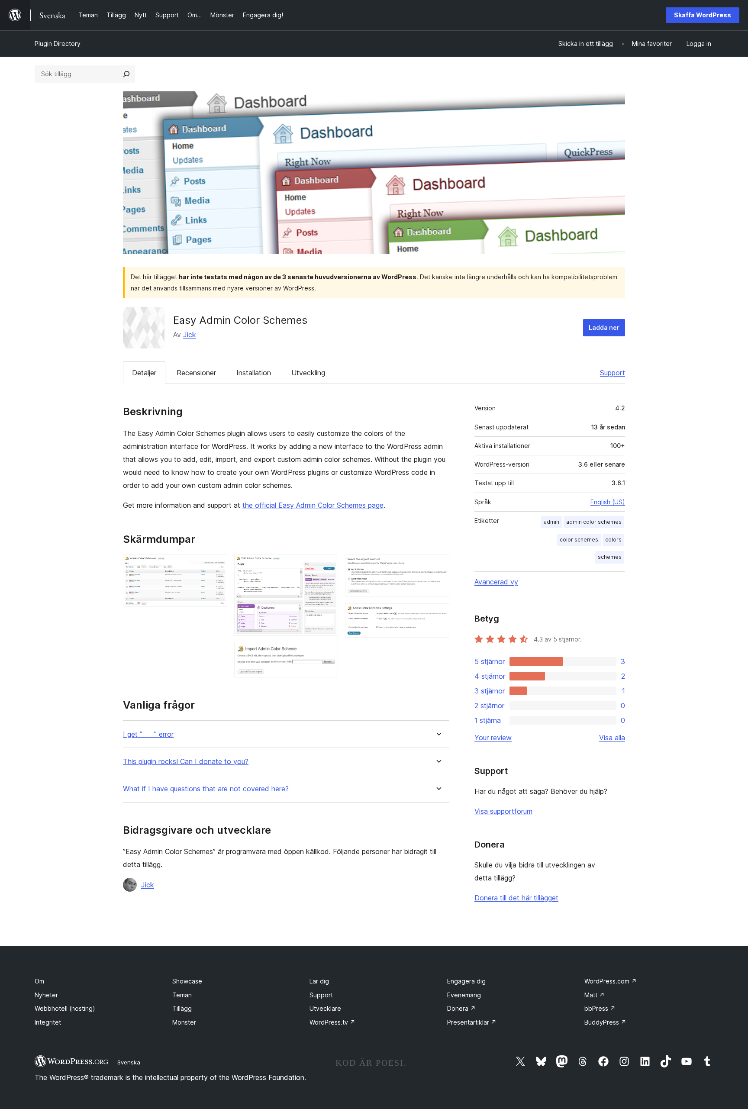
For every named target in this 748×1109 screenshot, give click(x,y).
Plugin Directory (58, 43)
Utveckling (308, 372)
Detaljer (144, 372)
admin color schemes (594, 522)
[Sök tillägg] (126, 74)
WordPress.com (610, 981)
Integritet (48, 1022)
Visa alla (612, 737)
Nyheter (46, 995)
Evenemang (464, 995)
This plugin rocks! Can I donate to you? (185, 762)
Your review (493, 737)
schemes (610, 557)
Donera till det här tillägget (516, 897)
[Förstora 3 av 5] (326, 654)
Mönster (184, 1022)
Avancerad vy (496, 581)
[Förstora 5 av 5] (437, 615)
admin (551, 522)
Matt (594, 995)
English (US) (607, 502)
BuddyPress (605, 1022)
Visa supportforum (503, 811)
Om (39, 981)
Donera (461, 1008)
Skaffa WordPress (702, 15)
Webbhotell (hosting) (65, 1008)
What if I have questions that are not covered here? (206, 789)
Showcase (187, 981)
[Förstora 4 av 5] (437, 566)
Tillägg (182, 1008)
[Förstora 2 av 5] (326, 566)
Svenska (128, 1062)
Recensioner (196, 372)
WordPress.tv (332, 1022)
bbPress (600, 1008)
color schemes (579, 539)
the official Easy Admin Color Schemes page (313, 505)
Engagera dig (466, 981)
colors (613, 539)
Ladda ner (604, 327)
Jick (189, 334)
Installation (253, 372)
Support (612, 372)
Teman (182, 995)
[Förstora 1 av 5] (215, 566)
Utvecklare (325, 1008)
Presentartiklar (472, 1022)
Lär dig (319, 981)
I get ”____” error (148, 734)
